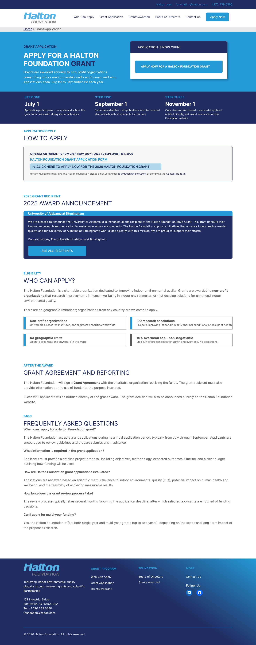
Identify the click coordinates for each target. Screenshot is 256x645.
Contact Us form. (176, 173)
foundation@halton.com (132, 173)
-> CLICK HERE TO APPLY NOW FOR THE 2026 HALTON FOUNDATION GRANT (91, 166)
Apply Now (217, 17)
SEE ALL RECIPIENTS (57, 251)
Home (28, 29)
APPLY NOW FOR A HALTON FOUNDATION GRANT (175, 66)
